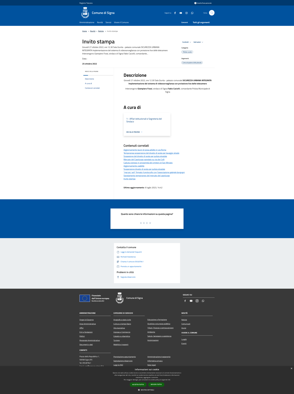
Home (84, 31)
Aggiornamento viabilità (134, 165)
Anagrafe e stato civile (122, 319)
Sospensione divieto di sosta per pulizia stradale (144, 169)
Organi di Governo (86, 319)
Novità (92, 31)
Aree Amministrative (87, 323)
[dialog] (147, 380)
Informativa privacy (155, 360)
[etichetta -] (150, 222)
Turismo (116, 340)
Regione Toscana (85, 3)
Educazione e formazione (157, 319)
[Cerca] (212, 13)
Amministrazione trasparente (158, 356)
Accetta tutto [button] (138, 384)
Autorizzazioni (153, 340)
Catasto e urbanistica (121, 336)
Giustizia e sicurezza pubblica (158, 323)
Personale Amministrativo (89, 340)
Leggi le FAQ (118, 365)
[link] (138, 80)
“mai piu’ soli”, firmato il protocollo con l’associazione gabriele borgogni (154, 172)
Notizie (101, 31)
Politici (82, 336)
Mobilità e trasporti (120, 344)
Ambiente (151, 332)
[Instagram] (185, 12)
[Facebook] (174, 12)
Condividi (185, 42)
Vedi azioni (197, 42)
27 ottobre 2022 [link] (138, 80)
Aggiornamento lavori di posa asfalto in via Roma (145, 149)
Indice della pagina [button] (91, 71)
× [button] (291, 368)
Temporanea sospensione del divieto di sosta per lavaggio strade (151, 153)
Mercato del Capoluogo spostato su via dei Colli (144, 159)
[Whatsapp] (191, 12)
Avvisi (183, 328)
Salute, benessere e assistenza (159, 336)
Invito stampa (129, 178)
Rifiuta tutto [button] (156, 384)
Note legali (151, 365)
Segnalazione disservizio (122, 360)
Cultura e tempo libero (122, 323)
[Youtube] (180, 12)
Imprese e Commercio (121, 332)
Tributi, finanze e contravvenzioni (160, 327)
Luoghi (184, 339)
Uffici (81, 328)
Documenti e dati (86, 344)
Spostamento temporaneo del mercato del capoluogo (147, 175)
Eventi (184, 343)
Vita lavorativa (119, 328)
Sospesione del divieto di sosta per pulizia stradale (145, 156)
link (169, 380)
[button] (147, 389)
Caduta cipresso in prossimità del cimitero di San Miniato (148, 162)
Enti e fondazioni (86, 332)
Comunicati (185, 323)
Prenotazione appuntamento (124, 356)
